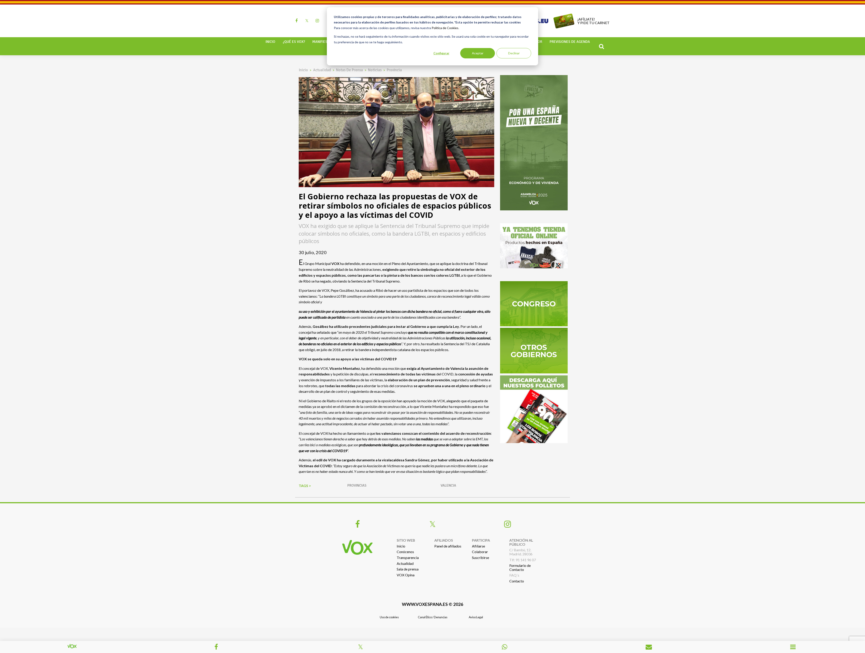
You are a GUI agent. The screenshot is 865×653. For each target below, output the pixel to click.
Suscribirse (480, 557)
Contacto (516, 581)
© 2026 (432, 604)
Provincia (394, 70)
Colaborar (480, 552)
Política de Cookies (445, 28)
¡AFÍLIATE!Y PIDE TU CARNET (593, 21)
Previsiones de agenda (570, 41)
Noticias (375, 70)
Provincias (356, 485)
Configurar (441, 53)
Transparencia (408, 557)
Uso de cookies (389, 617)
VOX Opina (405, 575)
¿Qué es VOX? (294, 41)
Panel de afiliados (447, 546)
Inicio (270, 41)
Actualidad (322, 70)
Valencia (448, 485)
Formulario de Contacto (520, 567)
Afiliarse (478, 546)
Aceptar (477, 53)
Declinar (514, 53)
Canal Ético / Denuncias (432, 617)
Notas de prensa (349, 70)
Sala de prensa (408, 569)
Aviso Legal (476, 617)
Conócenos (405, 552)
